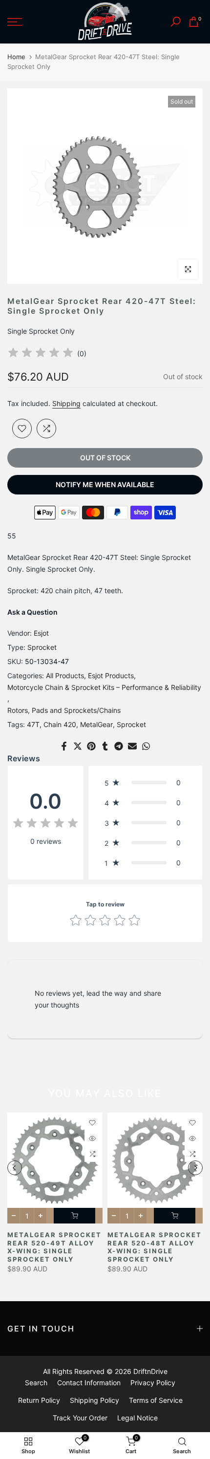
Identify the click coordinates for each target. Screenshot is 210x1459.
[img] (40, 354)
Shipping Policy (94, 1400)
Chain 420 (59, 724)
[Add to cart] (74, 1215)
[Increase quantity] (40, 1215)
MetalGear (96, 724)
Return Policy (39, 1400)
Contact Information (89, 1382)
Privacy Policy (152, 1382)
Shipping (66, 403)
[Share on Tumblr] (105, 746)
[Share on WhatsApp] (146, 746)
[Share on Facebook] (64, 746)
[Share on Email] (132, 746)
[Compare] (46, 428)
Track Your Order (80, 1418)
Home (16, 57)
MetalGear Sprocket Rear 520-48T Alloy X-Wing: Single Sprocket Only (154, 1247)
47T (33, 724)
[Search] (175, 22)
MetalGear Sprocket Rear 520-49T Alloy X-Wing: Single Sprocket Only (54, 1247)
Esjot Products (111, 675)
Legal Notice (137, 1418)
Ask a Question (32, 612)
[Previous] (14, 1167)
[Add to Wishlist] (22, 428)
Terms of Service (156, 1400)
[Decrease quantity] (13, 1215)
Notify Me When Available (105, 484)
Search (36, 1382)
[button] (145, 782)
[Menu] (29, 22)
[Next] (195, 1167)
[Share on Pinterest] (91, 746)
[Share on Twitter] (77, 746)
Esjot (41, 633)
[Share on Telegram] (118, 746)
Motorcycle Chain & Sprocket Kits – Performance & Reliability (104, 687)
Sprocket (42, 647)
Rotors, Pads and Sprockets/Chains (64, 710)
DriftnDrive (150, 1371)
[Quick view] (92, 1138)
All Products (65, 675)
